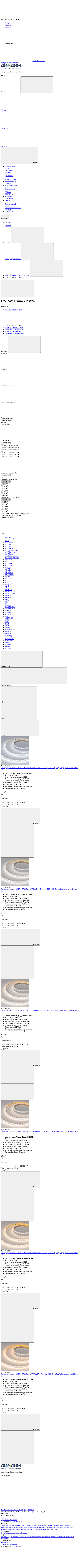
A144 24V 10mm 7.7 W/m (14, 328)
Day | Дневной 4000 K (11, 450)
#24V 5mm (8, 565)
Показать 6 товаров (8, 517)
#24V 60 (8, 567)
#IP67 (7, 622)
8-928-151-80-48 (6, 1510)
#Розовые (8, 642)
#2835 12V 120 (10, 582)
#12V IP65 (8, 544)
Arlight (15, 1522)
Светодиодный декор (11, 1529)
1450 (5, 511)
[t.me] (47, 1508)
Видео (10, 1537)
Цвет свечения (6, 440)
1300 (5, 504)
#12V (7, 541)
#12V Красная (10, 552)
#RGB (7, 624)
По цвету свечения (8, 386)
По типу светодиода (8, 402)
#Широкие (9, 648)
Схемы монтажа (61, 1537)
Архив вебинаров (25, 1537)
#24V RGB (9, 573)
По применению (7, 418)
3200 (5, 486)
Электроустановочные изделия (30, 1529)
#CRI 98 (8, 614)
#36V (7, 599)
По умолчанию (6, 685)
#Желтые (8, 631)
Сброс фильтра (6, 420)
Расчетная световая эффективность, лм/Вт (16, 513)
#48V (7, 601)
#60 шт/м (8, 605)
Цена (3, 702)
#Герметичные (10, 629)
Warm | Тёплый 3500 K (12, 452)
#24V (7, 561)
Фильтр (4, 735)
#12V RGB (9, 548)
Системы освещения (9, 193)
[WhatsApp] (16, 61)
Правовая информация (9, 1520)
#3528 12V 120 (10, 592)
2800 (5, 484)
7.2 (5, 477)
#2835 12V (8, 580)
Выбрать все (6, 442)
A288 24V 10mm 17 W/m (13, 331)
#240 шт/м (8, 560)
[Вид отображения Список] (50, 676)
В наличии (7, 424)
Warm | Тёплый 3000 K (12, 454)
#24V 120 (8, 563)
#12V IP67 (8, 546)
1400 (5, 509)
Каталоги (4, 1537)
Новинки (8, 222)
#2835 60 (8, 586)
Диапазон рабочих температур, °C (13, 515)
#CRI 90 (8, 610)
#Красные (8, 635)
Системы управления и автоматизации (44, 1525)
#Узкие (7, 646)
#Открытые (9, 641)
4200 (5, 491)
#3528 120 (8, 590)
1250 (5, 502)
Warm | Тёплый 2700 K (12, 457)
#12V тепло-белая (11, 556)
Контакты (15, 63)
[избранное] (17, 849)
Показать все (6, 666)
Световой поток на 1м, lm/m (11, 497)
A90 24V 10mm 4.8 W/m (13, 310)
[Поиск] (37, 84)
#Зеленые (8, 633)
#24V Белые (9, 575)
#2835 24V (8, 584)
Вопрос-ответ (41, 1537)
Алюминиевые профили (10, 182)
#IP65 (7, 620)
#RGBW (8, 625)
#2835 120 (8, 578)
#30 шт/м (8, 588)
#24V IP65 (8, 569)
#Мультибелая (10, 637)
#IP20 (7, 616)
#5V (6, 603)
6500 (5, 495)
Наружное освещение (9, 197)
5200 (5, 493)
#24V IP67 (8, 571)
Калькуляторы (51, 1537)
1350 (5, 507)
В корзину (36, 823)
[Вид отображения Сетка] (17, 676)
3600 (5, 488)
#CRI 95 (8, 612)
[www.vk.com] (16, 1492)
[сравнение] (17, 832)
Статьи (33, 1537)
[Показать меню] (27, 235)
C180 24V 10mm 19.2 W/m (14, 333)
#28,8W (7, 576)
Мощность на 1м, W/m (9, 473)
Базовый (4, 370)
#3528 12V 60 (10, 593)
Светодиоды (9, 211)
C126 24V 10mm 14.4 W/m (14, 329)
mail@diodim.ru (29, 1510)
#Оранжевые (9, 639)
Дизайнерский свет (30, 1527)
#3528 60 (8, 597)
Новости (8, 25)
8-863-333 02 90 (17, 1510)
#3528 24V (8, 595)
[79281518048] (16, 1508)
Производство (10, 1533)
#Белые (7, 627)
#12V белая (9, 554)
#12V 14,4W (9, 543)
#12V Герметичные (12, 550)
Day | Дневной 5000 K (11, 447)
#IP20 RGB (9, 618)
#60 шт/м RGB (10, 609)
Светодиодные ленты (8, 1525)
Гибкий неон (7, 201)
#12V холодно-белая (12, 558)
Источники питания (9, 171)
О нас (7, 23)
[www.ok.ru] (47, 1492)
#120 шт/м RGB (10, 539)
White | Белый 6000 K (11, 445)
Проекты (8, 27)
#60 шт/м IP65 (10, 607)
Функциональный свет (15, 1527)
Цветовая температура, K (10, 479)
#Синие (8, 644)
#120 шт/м (8, 537)
